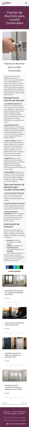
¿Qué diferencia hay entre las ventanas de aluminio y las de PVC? (14, 292)
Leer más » (7, 298)
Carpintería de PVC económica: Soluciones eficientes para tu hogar (13, 387)
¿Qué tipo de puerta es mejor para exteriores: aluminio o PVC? (13, 355)
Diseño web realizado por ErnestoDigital (15, 420)
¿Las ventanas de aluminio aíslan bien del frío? (14, 324)
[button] (26, 3)
